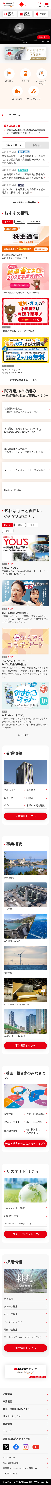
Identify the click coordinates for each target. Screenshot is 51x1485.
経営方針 (8, 1114)
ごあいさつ (9, 790)
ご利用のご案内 (10, 1473)
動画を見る (43, 37)
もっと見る (24, 735)
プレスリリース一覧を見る (24, 202)
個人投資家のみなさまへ (33, 1131)
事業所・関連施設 (35, 805)
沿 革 (6, 805)
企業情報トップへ (25, 816)
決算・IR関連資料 (35, 1114)
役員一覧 (8, 798)
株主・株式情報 (34, 1122)
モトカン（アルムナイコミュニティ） (23, 1337)
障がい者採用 (11, 1329)
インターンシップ (13, 1322)
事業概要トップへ (25, 1045)
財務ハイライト (12, 1122)
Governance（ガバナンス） (18, 1223)
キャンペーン (34, 221)
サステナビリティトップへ (25, 1234)
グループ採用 (11, 1306)
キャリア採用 (11, 1314)
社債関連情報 (11, 1131)
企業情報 (7, 1394)
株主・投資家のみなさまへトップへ (25, 1143)
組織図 (29, 798)
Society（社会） (12, 1216)
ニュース (7, 1431)
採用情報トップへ (25, 1347)
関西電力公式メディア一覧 (16, 1438)
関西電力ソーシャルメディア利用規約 (20, 1468)
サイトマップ (9, 1458)
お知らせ (37, 145)
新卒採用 (8, 1299)
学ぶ (8, 530)
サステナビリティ (12, 1416)
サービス (20, 221)
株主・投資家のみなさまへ (16, 1409)
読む (20, 525)
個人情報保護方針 (11, 1463)
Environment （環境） (15, 1208)
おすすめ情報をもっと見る (24, 380)
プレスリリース (14, 145)
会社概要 (31, 790)
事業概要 (7, 1401)
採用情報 (7, 1424)
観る (32, 525)
